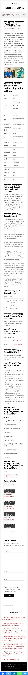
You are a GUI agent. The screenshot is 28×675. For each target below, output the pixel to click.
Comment (7, 551)
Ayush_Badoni (17, 341)
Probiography (14, 7)
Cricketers (8, 14)
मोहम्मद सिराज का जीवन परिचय (12, 475)
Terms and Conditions (17, 666)
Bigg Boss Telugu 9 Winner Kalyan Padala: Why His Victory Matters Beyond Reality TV (13, 653)
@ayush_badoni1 (17, 344)
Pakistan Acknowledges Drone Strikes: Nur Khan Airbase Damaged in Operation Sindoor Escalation (13, 638)
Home (3, 14)
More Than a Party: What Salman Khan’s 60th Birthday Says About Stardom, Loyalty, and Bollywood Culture (14, 631)
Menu (15, 3)
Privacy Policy (17, 668)
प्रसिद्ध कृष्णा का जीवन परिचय (11, 477)
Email (5, 579)
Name (6, 571)
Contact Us (9, 666)
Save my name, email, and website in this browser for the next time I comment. (13, 589)
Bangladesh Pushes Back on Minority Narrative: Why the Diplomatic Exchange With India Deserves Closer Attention (13, 646)
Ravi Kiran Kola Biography (11, 659)
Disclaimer (10, 668)
